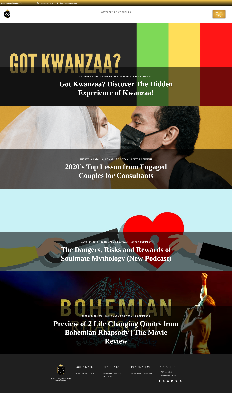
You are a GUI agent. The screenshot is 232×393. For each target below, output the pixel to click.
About (84, 14)
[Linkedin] (172, 381)
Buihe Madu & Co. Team (115, 76)
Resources (158, 14)
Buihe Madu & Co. (25, 12)
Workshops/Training (134, 14)
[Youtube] (168, 381)
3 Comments (142, 316)
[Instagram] (164, 381)
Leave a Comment (142, 76)
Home (72, 14)
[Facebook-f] (159, 381)
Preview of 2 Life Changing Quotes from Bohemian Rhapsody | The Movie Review (116, 332)
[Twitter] (176, 381)
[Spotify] (180, 381)
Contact (175, 14)
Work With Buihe (105, 14)
